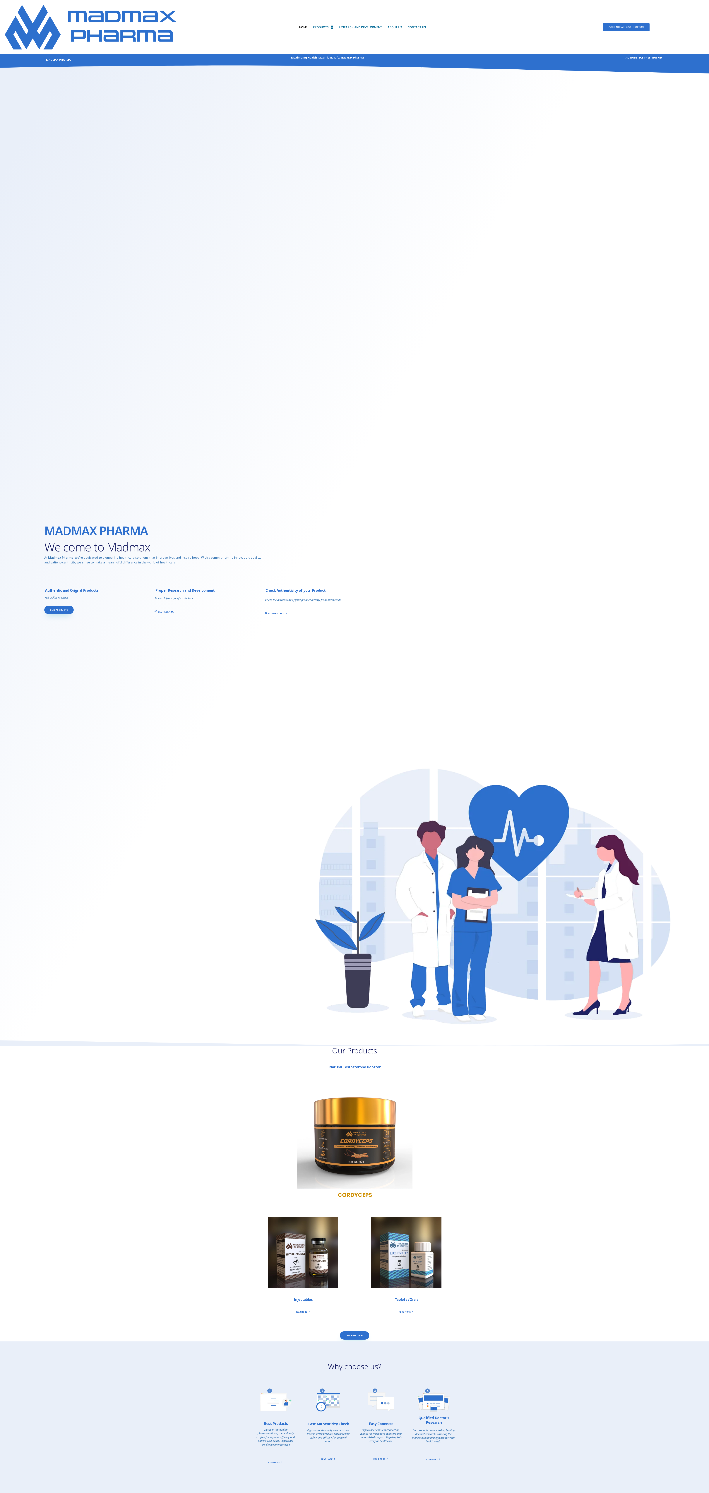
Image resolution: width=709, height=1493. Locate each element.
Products (321, 27)
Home (303, 27)
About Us (395, 27)
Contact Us (417, 27)
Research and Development (360, 27)
